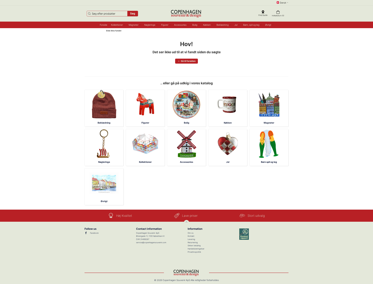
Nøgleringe (104, 162)
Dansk (283, 2)
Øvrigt (104, 201)
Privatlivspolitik (194, 252)
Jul (227, 162)
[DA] (186, 13)
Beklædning (104, 122)
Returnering (193, 242)
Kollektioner (145, 162)
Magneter (269, 122)
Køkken (228, 122)
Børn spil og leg (269, 162)
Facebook (94, 233)
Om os (190, 233)
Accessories (186, 162)
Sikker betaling (194, 245)
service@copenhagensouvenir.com (151, 242)
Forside (98, 31)
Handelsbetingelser (196, 249)
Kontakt (191, 236)
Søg (132, 13)
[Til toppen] (186, 222)
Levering (191, 239)
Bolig (186, 122)
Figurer (145, 122)
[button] (118, 25)
